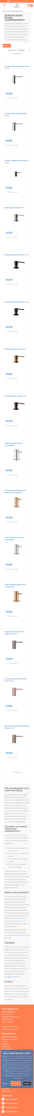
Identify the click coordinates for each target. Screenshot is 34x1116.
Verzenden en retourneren (9, 1039)
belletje (10, 999)
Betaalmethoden (7, 1049)
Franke (7, 924)
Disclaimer (5, 1044)
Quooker (15, 921)
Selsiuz (21, 921)
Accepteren (15, 1083)
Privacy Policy (6, 1046)
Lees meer (23, 40)
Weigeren (27, 1083)
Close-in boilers (6, 1091)
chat (16, 997)
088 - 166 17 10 (6, 1014)
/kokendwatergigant (11, 1099)
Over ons (4, 1041)
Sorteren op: (12, 50)
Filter (7, 46)
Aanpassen (5, 1083)
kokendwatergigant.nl (8, 1012)
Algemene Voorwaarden (9, 1037)
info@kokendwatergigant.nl (10, 1017)
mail (19, 997)
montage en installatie (12, 977)
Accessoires (8, 11)
